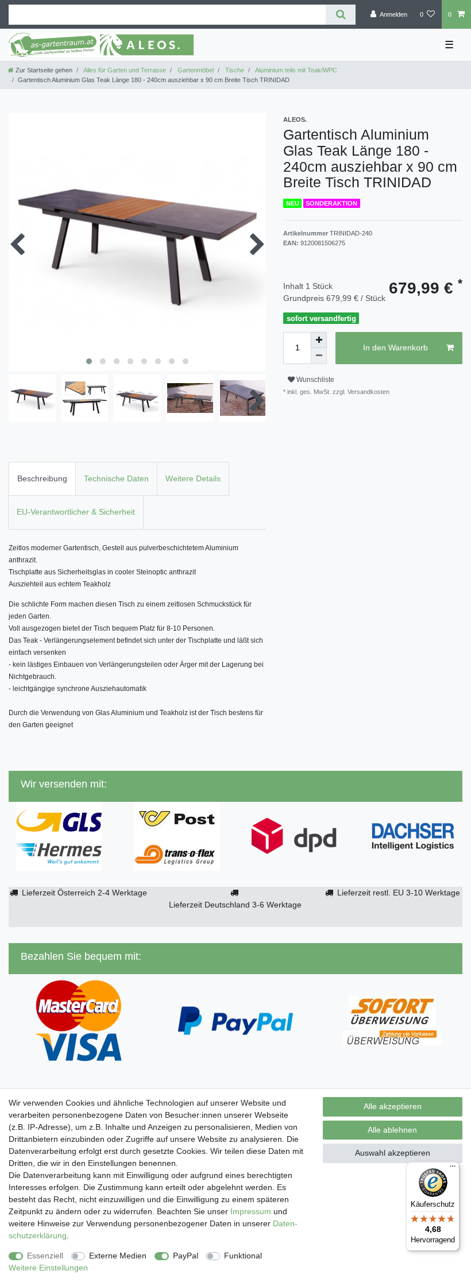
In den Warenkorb (395, 347)
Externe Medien (117, 1255)
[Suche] (340, 15)
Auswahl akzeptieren (392, 1152)
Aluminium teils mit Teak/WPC (295, 70)
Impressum (250, 1211)
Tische (233, 70)
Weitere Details (193, 478)
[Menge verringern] (319, 356)
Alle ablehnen (392, 1129)
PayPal (185, 1255)
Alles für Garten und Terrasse (124, 70)
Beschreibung (42, 478)
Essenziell (45, 1255)
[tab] (42, 479)
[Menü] (453, 1169)
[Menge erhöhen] (319, 340)
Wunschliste (314, 380)
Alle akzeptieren (393, 1106)
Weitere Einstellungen (48, 1267)
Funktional (243, 1255)
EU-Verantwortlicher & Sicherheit (76, 511)
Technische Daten (116, 478)
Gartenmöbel (195, 70)
